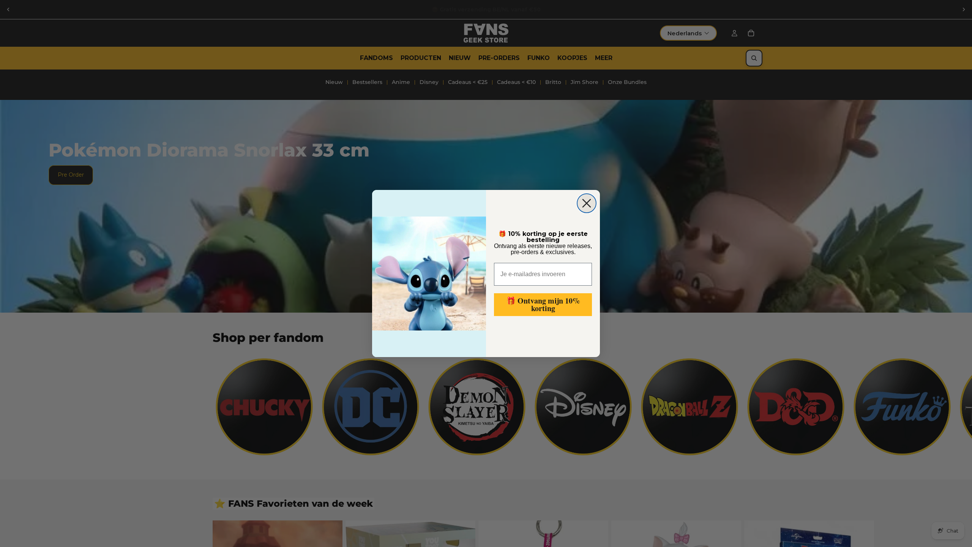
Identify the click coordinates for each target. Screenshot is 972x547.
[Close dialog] (586, 203)
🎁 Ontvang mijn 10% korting (543, 304)
